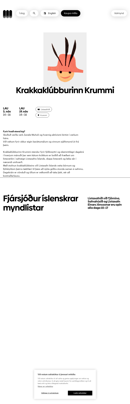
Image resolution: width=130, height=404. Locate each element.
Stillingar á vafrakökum (50, 393)
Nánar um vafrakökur (45, 386)
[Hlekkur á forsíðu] (7, 14)
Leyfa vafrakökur (80, 393)
